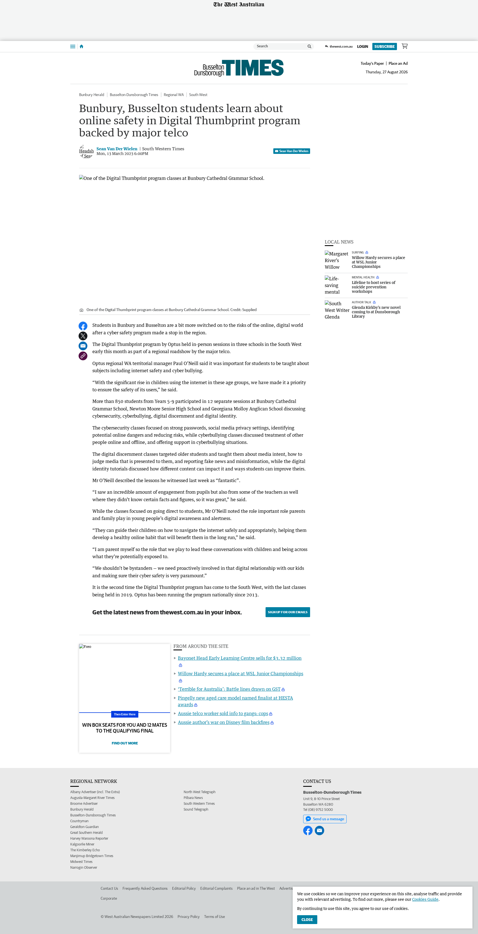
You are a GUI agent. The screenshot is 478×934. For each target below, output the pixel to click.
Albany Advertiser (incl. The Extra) (95, 792)
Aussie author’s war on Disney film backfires (223, 722)
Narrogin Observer (83, 867)
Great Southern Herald (86, 832)
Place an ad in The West (256, 888)
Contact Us (109, 888)
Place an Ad (398, 63)
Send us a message (328, 819)
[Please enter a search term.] (309, 46)
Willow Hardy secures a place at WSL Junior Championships (240, 673)
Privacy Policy (189, 916)
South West (198, 94)
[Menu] (72, 46)
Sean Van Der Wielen (293, 151)
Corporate (109, 898)
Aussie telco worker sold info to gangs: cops (223, 713)
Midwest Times (81, 862)
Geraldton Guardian (84, 827)
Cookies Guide (425, 899)
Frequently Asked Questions (145, 888)
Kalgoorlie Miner (82, 844)
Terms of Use (214, 916)
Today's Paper (372, 63)
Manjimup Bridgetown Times (91, 856)
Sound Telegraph (196, 809)
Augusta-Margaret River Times (92, 798)
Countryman (79, 821)
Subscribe (385, 46)
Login (362, 46)
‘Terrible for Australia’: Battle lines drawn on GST (229, 689)
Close (307, 919)
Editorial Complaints (216, 888)
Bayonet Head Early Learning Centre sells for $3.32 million (240, 658)
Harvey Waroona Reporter (89, 838)
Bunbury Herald (91, 94)
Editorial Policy (184, 888)
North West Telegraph (199, 792)
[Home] (81, 46)
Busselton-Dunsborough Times (134, 94)
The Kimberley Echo (85, 850)
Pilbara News (193, 798)
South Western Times (199, 803)
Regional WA (174, 94)
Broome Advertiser (84, 803)
